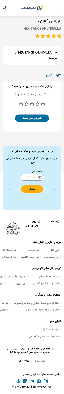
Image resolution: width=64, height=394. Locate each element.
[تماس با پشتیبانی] (4, 7)
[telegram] (32, 381)
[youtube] (39, 381)
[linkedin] (25, 381)
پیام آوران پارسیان (31, 374)
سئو (44, 374)
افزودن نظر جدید (32, 118)
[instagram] (46, 381)
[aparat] (18, 381)
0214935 (24, 361)
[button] (32, 189)
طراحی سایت (54, 374)
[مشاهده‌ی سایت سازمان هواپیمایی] (13, 228)
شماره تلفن (36, 171)
